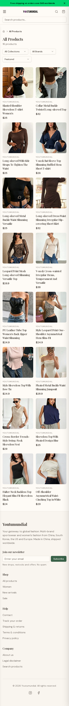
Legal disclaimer (12, 660)
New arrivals (10, 592)
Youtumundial (15, 524)
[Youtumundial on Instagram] (30, 693)
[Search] (56, 11)
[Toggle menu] (4, 11)
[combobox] (15, 51)
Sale (5, 598)
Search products (12, 666)
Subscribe (58, 558)
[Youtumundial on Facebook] (39, 693)
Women (7, 586)
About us (8, 655)
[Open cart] (63, 11)
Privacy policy (11, 638)
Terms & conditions (14, 632)
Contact (8, 615)
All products (10, 581)
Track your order (12, 621)
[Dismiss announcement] (64, 3)
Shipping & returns (13, 626)
